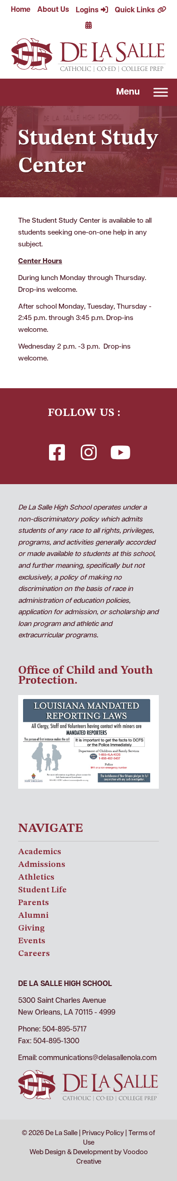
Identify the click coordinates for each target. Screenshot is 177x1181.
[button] (56, 452)
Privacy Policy (103, 1133)
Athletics (36, 877)
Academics (39, 852)
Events (31, 941)
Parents (33, 903)
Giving (31, 928)
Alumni (33, 915)
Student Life (42, 890)
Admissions (41, 865)
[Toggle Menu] (160, 92)
